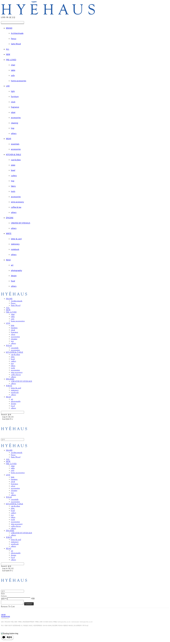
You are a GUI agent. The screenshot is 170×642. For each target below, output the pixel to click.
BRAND (9, 28)
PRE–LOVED (11, 59)
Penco (13, 38)
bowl (13, 170)
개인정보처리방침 (5, 616)
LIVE (8, 86)
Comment (29, 604)
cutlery (14, 175)
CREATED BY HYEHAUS (20, 223)
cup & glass (16, 159)
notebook (15, 249)
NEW (8, 54)
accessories (16, 117)
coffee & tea (16, 207)
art (12, 265)
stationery (15, 244)
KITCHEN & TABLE (13, 154)
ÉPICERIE (9, 217)
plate (13, 165)
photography (16, 270)
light (13, 91)
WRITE (8, 233)
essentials (15, 144)
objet (13, 112)
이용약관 (3, 614)
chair (13, 65)
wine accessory (17, 202)
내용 (33, 599)
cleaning (14, 123)
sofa (13, 75)
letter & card (16, 239)
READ (8, 260)
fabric (13, 186)
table (13, 70)
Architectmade (17, 33)
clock (13, 102)
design (14, 275)
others (13, 133)
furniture (15, 96)
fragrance (15, 107)
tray (12, 128)
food (13, 281)
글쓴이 (4, 599)
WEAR (8, 138)
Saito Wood (16, 44)
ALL (7, 49)
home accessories (18, 80)
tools (13, 191)
